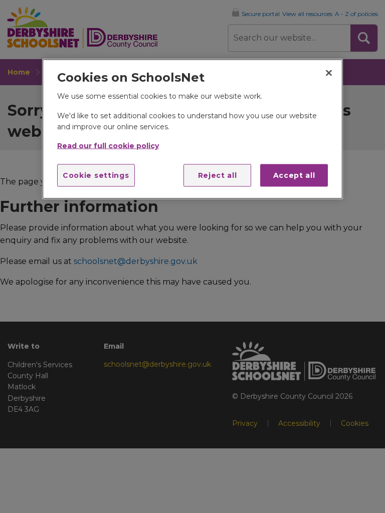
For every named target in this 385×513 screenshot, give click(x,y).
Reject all (217, 174)
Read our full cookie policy (108, 145)
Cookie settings (96, 174)
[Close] (329, 73)
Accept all (294, 174)
